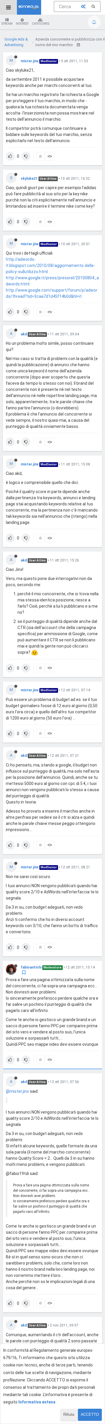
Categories (40, 23)
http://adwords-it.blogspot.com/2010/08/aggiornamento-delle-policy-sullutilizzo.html (50, 265)
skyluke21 (29, 178)
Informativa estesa (36, 1402)
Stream (7, 23)
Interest (22, 23)
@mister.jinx (17, 1091)
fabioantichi (31, 967)
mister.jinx (29, 61)
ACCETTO (90, 1414)
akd (24, 334)
